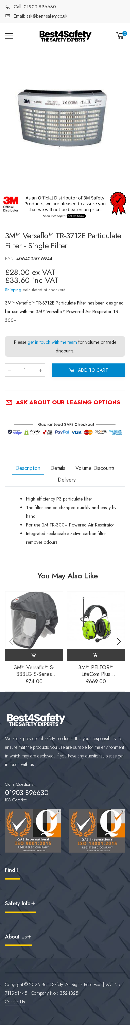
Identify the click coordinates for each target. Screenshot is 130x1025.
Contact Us (15, 1001)
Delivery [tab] (67, 480)
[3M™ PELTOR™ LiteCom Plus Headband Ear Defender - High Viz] (96, 620)
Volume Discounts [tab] (95, 468)
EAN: (10, 258)
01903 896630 (26, 793)
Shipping (13, 290)
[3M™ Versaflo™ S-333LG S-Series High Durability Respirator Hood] (34, 620)
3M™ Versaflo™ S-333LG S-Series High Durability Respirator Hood (34, 677)
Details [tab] (57, 468)
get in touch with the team (52, 342)
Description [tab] (27, 468)
